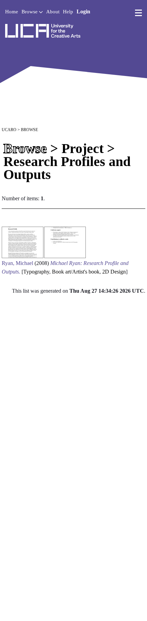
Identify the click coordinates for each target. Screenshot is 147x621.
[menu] (138, 13)
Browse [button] (30, 11)
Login (83, 11)
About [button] (52, 11)
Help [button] (68, 11)
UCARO (9, 129)
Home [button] (11, 11)
